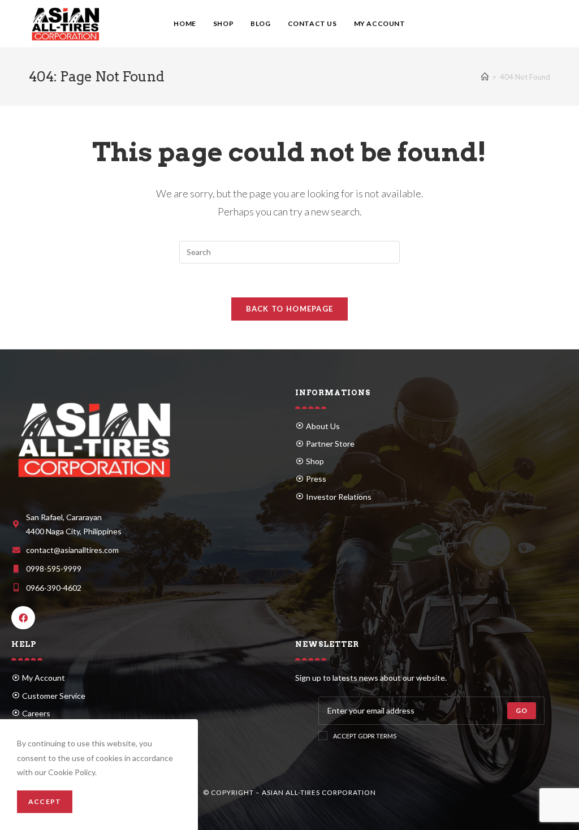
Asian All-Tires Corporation (319, 792)
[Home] (485, 76)
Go (522, 710)
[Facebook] (23, 618)
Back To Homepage (290, 308)
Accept (44, 801)
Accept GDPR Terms (364, 736)
